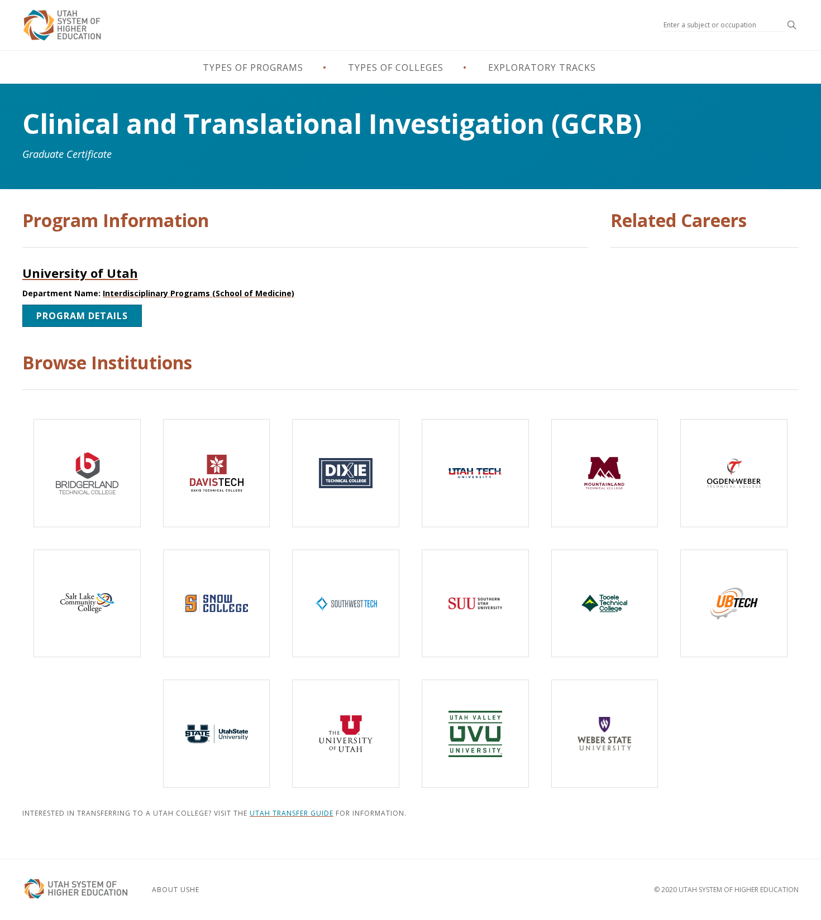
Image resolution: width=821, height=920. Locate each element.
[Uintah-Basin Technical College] (733, 604)
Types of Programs (253, 67)
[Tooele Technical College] (604, 604)
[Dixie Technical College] (345, 473)
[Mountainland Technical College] (604, 473)
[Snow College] (216, 604)
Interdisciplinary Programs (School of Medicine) (198, 293)
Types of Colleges (395, 67)
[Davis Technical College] (216, 473)
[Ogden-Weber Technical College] (733, 473)
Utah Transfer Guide (291, 813)
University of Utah (80, 272)
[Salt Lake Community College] (87, 604)
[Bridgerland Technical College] (87, 473)
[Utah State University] (216, 734)
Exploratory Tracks (542, 67)
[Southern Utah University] (475, 604)
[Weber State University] (604, 734)
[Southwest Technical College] (345, 604)
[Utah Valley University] (475, 734)
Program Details (82, 316)
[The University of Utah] (345, 734)
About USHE (175, 889)
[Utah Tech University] (475, 473)
